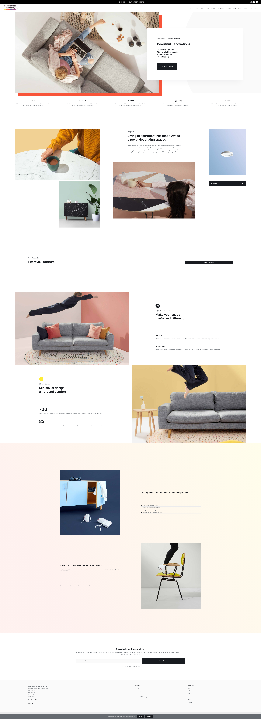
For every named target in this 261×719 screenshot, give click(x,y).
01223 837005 (34, 700)
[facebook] (254, 2)
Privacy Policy (135, 666)
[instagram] (251, 2)
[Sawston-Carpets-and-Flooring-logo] (11, 5)
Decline (149, 716)
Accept (140, 716)
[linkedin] (257, 2)
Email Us (30, 703)
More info (133, 716)
